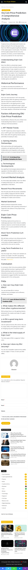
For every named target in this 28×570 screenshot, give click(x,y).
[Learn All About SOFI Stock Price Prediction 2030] (7, 528)
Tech (3, 488)
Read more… (10, 259)
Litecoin (4, 508)
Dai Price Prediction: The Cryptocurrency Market (20, 534)
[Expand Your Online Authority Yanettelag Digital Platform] (5, 463)
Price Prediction (10, 7)
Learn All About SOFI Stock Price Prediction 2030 (7, 534)
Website (3, 411)
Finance (4, 479)
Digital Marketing (6, 503)
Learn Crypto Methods (16, 564)
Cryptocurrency (6, 484)
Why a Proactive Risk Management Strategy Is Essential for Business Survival (18, 435)
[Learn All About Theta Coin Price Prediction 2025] (21, 543)
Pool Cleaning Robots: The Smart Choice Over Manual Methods (17, 448)
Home (4, 7)
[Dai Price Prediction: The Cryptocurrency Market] (21, 528)
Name (3, 399)
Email (3, 405)
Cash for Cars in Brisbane (7, 514)
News (3, 481)
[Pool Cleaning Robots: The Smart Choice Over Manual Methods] (5, 449)
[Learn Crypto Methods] (10, 2)
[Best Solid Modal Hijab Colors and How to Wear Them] (5, 442)
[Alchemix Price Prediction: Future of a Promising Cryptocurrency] (7, 543)
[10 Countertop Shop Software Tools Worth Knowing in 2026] (5, 456)
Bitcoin (3, 491)
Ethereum (4, 505)
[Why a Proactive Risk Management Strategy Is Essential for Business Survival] (5, 435)
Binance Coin (5, 500)
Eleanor (5, 22)
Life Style (4, 498)
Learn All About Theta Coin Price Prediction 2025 (20, 550)
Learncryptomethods (7, 476)
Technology (5, 493)
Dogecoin (4, 496)
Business (4, 486)
